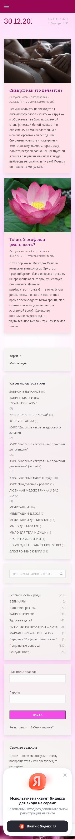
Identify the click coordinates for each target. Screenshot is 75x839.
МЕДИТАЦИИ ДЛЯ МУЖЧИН (29, 520)
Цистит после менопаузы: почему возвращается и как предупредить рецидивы (34, 761)
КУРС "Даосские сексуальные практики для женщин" (37, 446)
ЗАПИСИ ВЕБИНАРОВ (24, 392)
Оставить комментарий (40, 101)
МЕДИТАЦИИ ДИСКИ (24, 513)
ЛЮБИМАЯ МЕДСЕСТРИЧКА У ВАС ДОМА (34, 493)
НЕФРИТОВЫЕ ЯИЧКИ (25, 539)
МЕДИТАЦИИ (19, 507)
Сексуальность (18, 97)
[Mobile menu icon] (6, 6)
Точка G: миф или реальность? (27, 242)
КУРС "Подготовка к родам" (29, 484)
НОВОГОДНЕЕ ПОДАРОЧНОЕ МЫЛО (35, 545)
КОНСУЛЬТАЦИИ (21, 421)
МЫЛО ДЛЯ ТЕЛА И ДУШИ (27, 532)
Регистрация (18, 727)
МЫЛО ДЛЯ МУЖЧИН (24, 526)
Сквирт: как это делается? (35, 90)
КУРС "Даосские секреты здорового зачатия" (35, 430)
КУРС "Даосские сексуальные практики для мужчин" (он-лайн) (37, 463)
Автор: (39, 97)
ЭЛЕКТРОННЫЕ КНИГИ (25, 551)
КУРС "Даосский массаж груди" (31, 478)
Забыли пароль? (42, 727)
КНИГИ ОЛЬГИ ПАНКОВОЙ (28, 415)
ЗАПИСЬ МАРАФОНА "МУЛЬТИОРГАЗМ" (24, 400)
